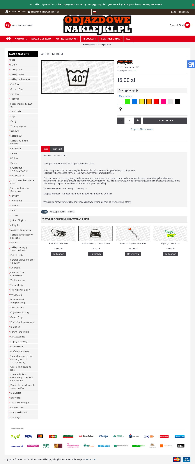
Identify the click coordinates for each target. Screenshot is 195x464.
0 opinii (134, 129)
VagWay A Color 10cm (170, 244)
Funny (71, 211)
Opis (45, 148)
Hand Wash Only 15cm (58, 244)
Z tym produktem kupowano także (65, 219)
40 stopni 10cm (57, 211)
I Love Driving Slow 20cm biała (133, 244)
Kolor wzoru (125, 96)
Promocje (15, 417)
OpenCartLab (89, 459)
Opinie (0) (57, 148)
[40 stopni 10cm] (77, 77)
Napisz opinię (146, 129)
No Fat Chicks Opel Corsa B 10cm (96, 244)
